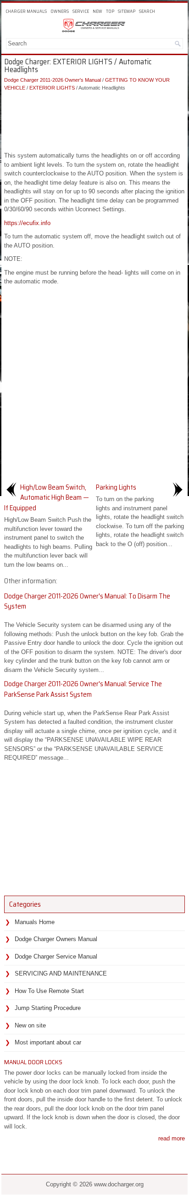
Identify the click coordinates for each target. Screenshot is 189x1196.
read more (171, 1138)
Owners (59, 11)
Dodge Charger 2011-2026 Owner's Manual (52, 80)
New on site (30, 1025)
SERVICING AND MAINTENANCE (61, 973)
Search (147, 11)
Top (110, 11)
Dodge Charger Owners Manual (56, 939)
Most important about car (48, 1042)
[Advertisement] (94, 119)
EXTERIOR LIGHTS (52, 87)
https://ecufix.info (27, 223)
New (97, 11)
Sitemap (126, 11)
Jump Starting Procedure (48, 1007)
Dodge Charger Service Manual (56, 956)
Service (80, 11)
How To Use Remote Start (49, 990)
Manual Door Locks (33, 1062)
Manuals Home (35, 922)
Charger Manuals (26, 11)
